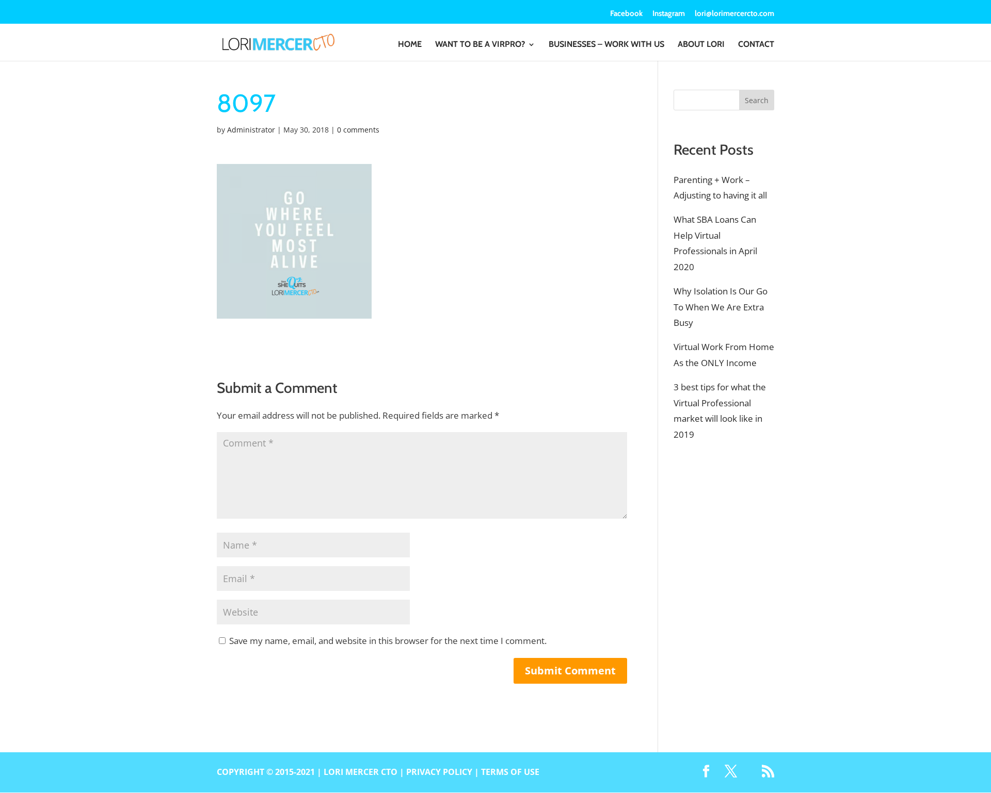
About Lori (701, 45)
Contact (756, 45)
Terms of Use (510, 772)
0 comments (358, 130)
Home (410, 45)
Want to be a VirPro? (480, 45)
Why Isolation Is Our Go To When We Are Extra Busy (721, 306)
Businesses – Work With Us (606, 45)
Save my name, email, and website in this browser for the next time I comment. (388, 641)
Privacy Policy (439, 772)
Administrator (251, 130)
